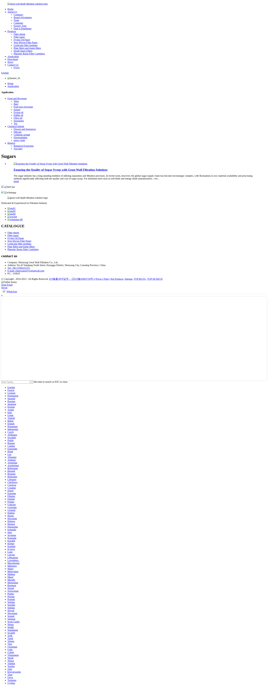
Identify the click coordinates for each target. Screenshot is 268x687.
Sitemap (128, 279)
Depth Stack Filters (23, 51)
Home (10, 9)
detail (16, 181)
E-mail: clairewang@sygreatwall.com (25, 270)
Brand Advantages (23, 17)
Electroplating (20, 137)
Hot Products (116, 279)
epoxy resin (19, 140)
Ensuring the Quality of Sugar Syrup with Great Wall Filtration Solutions (60, 169)
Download (12, 59)
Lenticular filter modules (26, 45)
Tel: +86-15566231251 (18, 268)
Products (11, 31)
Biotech (11, 143)
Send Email (7, 285)
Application (13, 56)
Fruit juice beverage (23, 107)
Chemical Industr (15, 126)
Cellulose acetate (22, 134)
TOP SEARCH (155, 279)
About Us (12, 12)
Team (16, 20)
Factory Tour (20, 25)
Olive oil (18, 118)
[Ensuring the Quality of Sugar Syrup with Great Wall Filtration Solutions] (50, 163)
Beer (16, 104)
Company (18, 14)
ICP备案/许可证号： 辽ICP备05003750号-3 (72, 279)
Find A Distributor (22, 28)
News (10, 62)
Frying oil (18, 112)
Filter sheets (19, 34)
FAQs (17, 67)
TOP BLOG (140, 279)
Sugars (17, 109)
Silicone (18, 132)
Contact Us (12, 65)
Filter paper (19, 37)
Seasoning (19, 120)
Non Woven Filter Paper (26, 42)
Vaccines (18, 148)
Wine (16, 101)
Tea (15, 123)
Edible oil (18, 115)
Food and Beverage (17, 98)
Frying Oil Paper (22, 39)
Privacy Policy (103, 279)
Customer (18, 23)
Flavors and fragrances (25, 129)
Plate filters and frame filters (27, 48)
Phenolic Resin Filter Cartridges (29, 53)
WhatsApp (12, 291)
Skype (4, 287)
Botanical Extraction (24, 146)
